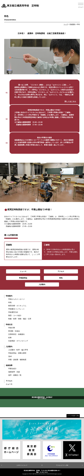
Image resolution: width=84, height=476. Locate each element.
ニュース (9, 384)
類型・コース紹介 (14, 315)
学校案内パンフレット (16, 309)
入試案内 (9, 346)
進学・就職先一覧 (14, 375)
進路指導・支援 (14, 372)
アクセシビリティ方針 (62, 465)
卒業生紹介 (12, 368)
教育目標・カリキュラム (17, 306)
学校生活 (9, 324)
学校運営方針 (13, 312)
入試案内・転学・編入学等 (18, 350)
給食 (10, 337)
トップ (66, 24)
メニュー (80, 7)
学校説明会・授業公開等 (17, 353)
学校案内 (72, 24)
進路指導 (9, 365)
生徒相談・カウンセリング (18, 341)
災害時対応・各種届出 (16, 334)
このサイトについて (21, 465)
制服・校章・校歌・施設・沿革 (19, 319)
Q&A (10, 356)
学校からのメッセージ (16, 299)
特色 (10, 302)
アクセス (9, 381)
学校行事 (11, 328)
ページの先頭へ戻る (73, 415)
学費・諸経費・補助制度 (17, 359)
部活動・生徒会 (14, 331)
